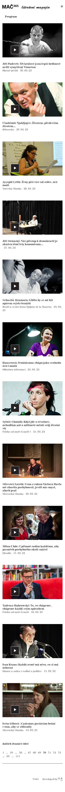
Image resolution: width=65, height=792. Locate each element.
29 (11, 752)
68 (34, 752)
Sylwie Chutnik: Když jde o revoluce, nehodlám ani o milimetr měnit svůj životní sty (31, 425)
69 (39, 752)
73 (59, 752)
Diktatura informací (14, 369)
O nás (36, 779)
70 (44, 752)
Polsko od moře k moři (16, 612)
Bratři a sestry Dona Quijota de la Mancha (27, 307)
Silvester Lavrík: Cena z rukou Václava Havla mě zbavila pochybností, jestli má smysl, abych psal (32, 487)
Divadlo (7, 553)
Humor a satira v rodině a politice (22, 671)
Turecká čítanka (12, 188)
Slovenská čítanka (13, 494)
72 (54, 752)
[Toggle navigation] (62, 6)
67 (29, 752)
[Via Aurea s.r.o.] (60, 779)
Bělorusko (8, 129)
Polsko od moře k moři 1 (17, 432)
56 (20, 752)
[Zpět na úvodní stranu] (27, 6)
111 (18, 756)
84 (8, 756)
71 (49, 752)
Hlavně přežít (10, 70)
